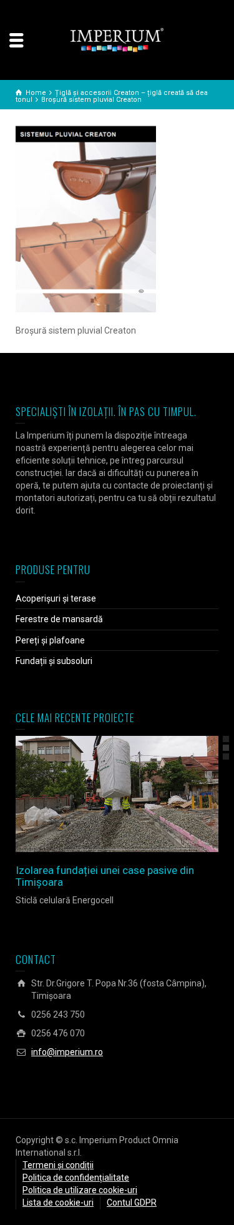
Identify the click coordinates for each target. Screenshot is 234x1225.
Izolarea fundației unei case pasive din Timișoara (105, 876)
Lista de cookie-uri (58, 1203)
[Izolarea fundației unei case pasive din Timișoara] (135, 794)
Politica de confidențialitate (75, 1178)
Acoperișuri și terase (56, 598)
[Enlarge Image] (99, 794)
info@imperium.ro (67, 1052)
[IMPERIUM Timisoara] (117, 39)
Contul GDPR (132, 1203)
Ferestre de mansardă (59, 619)
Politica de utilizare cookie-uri (79, 1190)
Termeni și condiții (58, 1165)
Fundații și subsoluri (54, 661)
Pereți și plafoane (50, 640)
